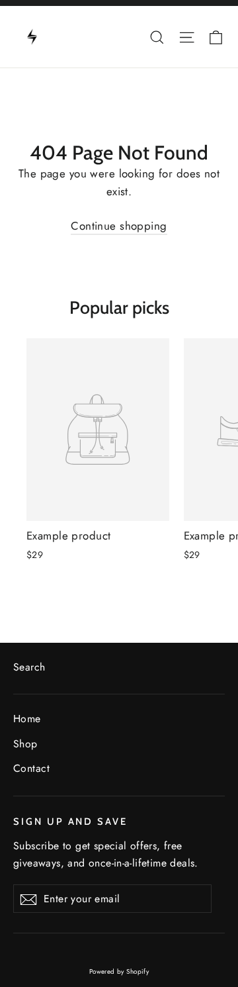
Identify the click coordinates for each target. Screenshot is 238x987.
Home (27, 718)
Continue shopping (119, 226)
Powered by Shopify (119, 971)
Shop (25, 743)
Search (29, 667)
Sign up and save (70, 821)
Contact (31, 768)
